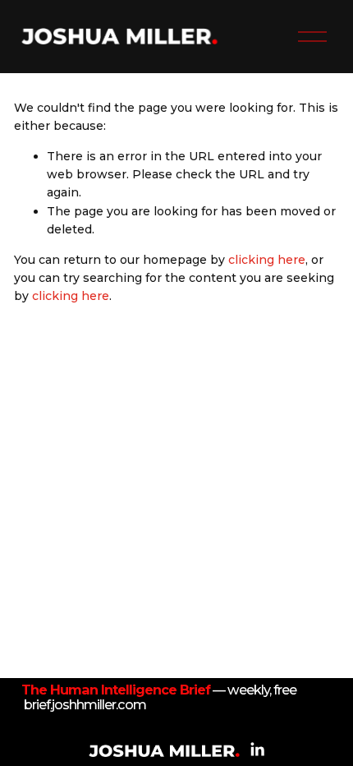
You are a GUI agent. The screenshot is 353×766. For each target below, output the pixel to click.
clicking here (266, 259)
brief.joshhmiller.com (85, 705)
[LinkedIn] (257, 749)
